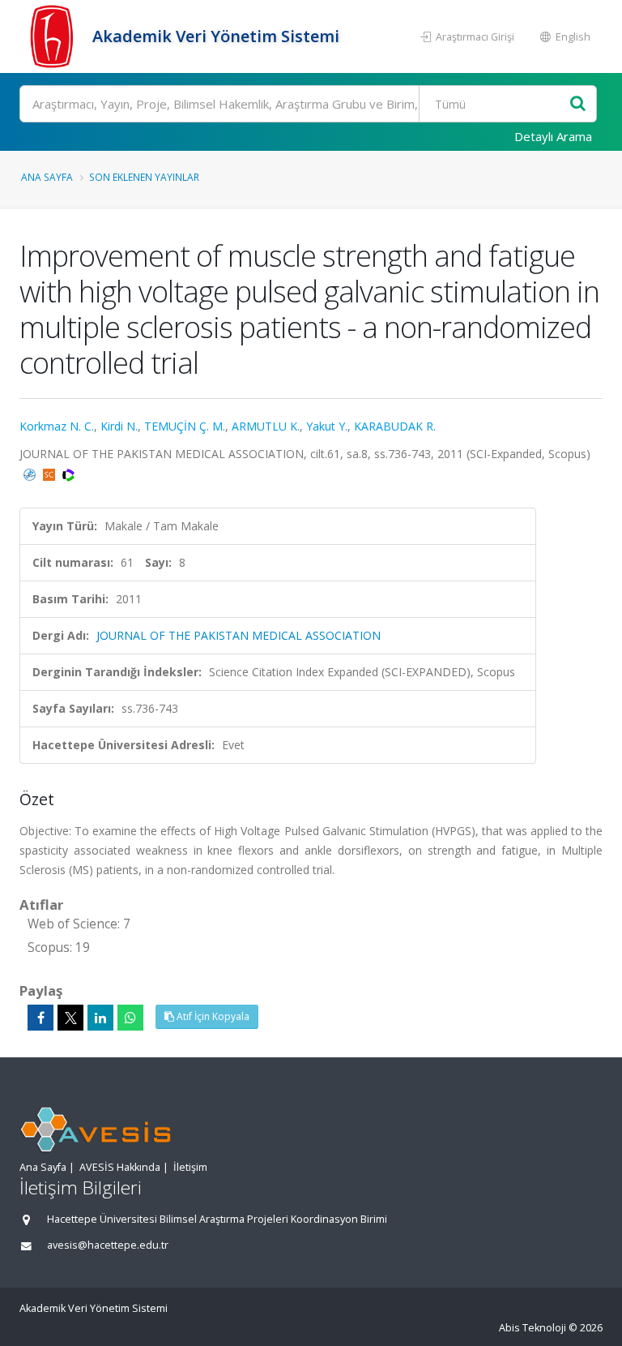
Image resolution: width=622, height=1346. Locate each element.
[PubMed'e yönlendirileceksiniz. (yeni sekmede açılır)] (31, 473)
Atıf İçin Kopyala (211, 1016)
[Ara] (578, 104)
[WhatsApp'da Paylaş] (130, 1018)
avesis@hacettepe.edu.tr (107, 1245)
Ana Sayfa (47, 176)
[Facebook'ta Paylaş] (40, 1018)
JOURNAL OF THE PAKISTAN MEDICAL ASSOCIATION (238, 635)
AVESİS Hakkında (119, 1167)
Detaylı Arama (553, 136)
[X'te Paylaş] (70, 1018)
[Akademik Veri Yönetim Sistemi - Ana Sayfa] (53, 36)
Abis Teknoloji (532, 1328)
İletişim (190, 1167)
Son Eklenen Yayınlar (144, 176)
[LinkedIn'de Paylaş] (100, 1018)
